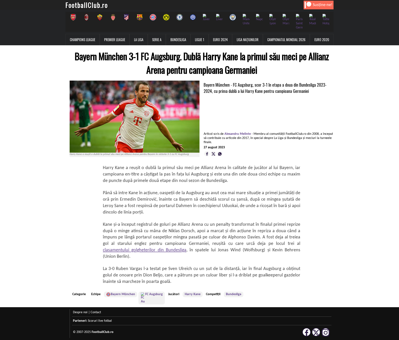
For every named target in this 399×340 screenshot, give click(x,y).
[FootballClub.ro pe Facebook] (306, 335)
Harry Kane (193, 294)
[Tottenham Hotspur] (325, 20)
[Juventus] (206, 17)
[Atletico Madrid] (126, 17)
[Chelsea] (179, 17)
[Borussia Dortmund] (166, 17)
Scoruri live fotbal (100, 321)
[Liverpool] (219, 17)
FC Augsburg (154, 294)
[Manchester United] (246, 20)
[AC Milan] (86, 17)
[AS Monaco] (113, 17)
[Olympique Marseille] (286, 20)
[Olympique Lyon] (272, 20)
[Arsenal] (73, 17)
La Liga (138, 39)
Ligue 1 (199, 39)
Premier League (114, 39)
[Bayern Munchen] (153, 17)
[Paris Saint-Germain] (299, 22)
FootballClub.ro (86, 5)
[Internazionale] (193, 17)
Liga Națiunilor (248, 39)
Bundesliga (178, 39)
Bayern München (123, 294)
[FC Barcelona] (139, 17)
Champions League (82, 39)
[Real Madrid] (312, 20)
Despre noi (80, 312)
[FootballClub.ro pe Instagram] (325, 335)
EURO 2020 (321, 39)
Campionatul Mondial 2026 (286, 39)
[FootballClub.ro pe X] (316, 335)
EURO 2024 (220, 39)
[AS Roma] (99, 17)
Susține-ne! (322, 5)
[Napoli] (259, 17)
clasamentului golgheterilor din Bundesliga (144, 250)
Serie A (156, 39)
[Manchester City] (232, 17)
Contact (96, 312)
